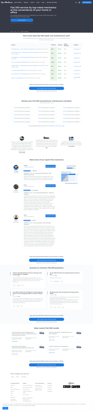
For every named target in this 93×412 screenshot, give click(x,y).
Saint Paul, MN (77, 66)
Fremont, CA (77, 73)
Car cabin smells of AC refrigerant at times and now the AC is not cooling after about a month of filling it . (28, 293)
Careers (12, 391)
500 (22, 285)
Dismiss (5, 408)
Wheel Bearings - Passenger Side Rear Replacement (24, 57)
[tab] (22, 107)
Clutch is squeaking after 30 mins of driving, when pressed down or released (27, 273)
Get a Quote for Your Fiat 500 (46, 88)
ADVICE (32, 2)
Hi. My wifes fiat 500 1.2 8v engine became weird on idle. (65, 273)
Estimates (12, 397)
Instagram (49, 391)
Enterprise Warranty (27, 387)
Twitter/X (49, 389)
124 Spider (23, 376)
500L (12, 376)
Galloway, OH (77, 58)
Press (11, 387)
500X (17, 376)
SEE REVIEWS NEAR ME (71, 183)
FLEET (43, 2)
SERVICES (26, 2)
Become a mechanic (52, 2)
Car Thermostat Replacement (19, 70)
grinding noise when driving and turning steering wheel (64, 292)
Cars (11, 395)
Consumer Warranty (27, 385)
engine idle (56, 281)
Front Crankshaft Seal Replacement (20, 62)
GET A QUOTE (87, 2)
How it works (17, 2)
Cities (38, 2)
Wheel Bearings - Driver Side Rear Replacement (23, 49)
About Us (12, 385)
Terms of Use (26, 394)
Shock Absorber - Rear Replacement (20, 73)
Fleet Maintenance (14, 389)
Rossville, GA (77, 62)
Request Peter (50, 215)
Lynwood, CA (77, 70)
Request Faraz (50, 185)
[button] (22, 107)
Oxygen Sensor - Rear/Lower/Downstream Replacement (25, 65)
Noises (18, 285)
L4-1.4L (62, 307)
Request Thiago (50, 166)
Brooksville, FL (77, 49)
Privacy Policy (26, 389)
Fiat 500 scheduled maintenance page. (54, 125)
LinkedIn (49, 387)
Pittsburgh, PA (77, 53)
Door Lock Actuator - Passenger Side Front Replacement (25, 52)
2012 (18, 306)
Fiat (14, 285)
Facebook (49, 385)
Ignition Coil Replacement (18, 78)
